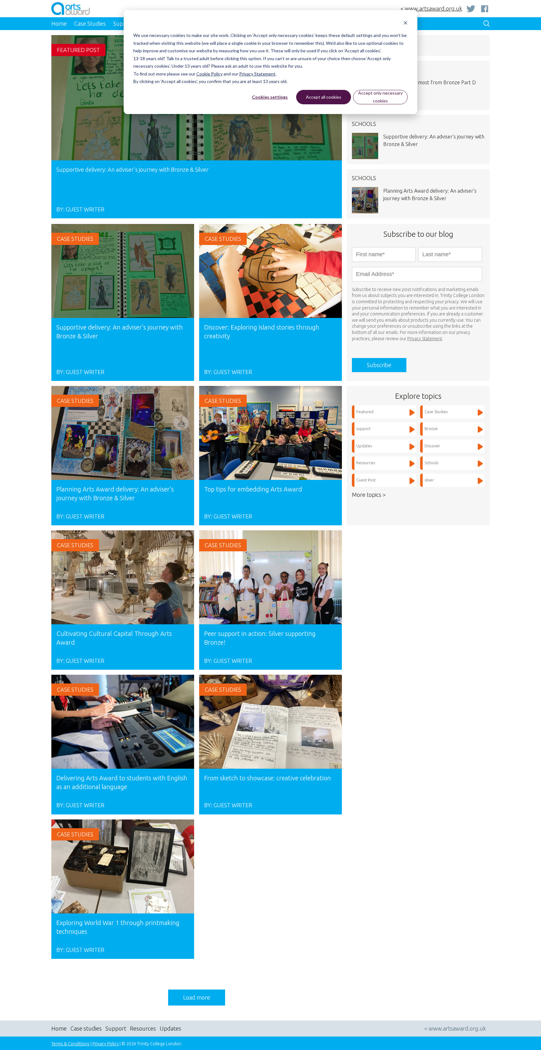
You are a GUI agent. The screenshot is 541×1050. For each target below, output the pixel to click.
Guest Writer (85, 209)
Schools (431, 462)
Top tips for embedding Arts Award (253, 489)
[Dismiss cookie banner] (405, 24)
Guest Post (366, 480)
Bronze (431, 428)
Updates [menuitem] (170, 1028)
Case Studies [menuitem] (90, 23)
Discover (432, 446)
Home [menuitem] (59, 23)
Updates (364, 446)
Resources (365, 462)
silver (429, 480)
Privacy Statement (257, 73)
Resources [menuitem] (143, 1028)
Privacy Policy (105, 1043)
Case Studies (75, 239)
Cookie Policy (209, 73)
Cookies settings (270, 97)
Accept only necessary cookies (380, 96)
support (363, 428)
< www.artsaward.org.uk (431, 8)
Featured (365, 411)
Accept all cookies (323, 97)
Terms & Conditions (70, 1043)
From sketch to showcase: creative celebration (267, 778)
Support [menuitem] (116, 1028)
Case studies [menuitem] (86, 1028)
